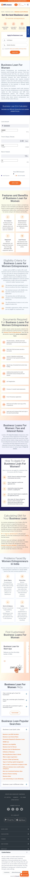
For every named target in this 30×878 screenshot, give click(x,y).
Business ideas (7, 776)
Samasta (15, 797)
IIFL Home (23, 797)
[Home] (6, 4)
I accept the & (12, 48)
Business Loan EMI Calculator (11, 734)
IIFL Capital (7, 797)
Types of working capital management (13, 762)
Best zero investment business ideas (12, 771)
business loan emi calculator (9, 545)
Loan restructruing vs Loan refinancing (13, 778)
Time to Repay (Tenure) (7, 137)
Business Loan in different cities (13, 784)
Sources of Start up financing (10, 759)
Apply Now (15, 52)
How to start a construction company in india (15, 764)
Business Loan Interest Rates (10, 737)
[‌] (8, 809)
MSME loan (6, 742)
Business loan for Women (10, 747)
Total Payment (6, 175)
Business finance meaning (10, 773)
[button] (15, 694)
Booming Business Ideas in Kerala (12, 754)
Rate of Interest (5, 152)
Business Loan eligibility (9, 744)
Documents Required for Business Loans (14, 739)
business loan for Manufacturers (12, 332)
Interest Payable (21, 175)
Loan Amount (5, 121)
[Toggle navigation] (27, 4)
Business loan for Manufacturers (11, 749)
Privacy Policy (23, 48)
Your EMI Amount (18, 172)
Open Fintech (15, 799)
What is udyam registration (10, 757)
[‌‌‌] (16, 5)
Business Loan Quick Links (11, 729)
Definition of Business (9, 752)
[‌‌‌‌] (25, 4)
